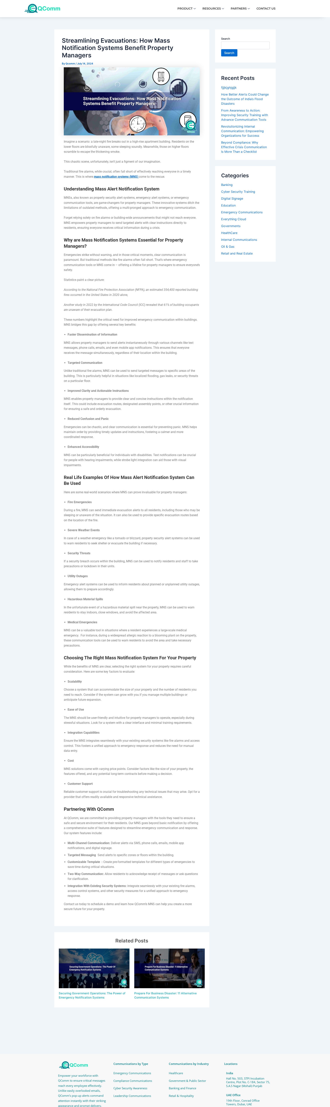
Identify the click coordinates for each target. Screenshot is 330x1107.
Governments (230, 226)
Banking (227, 185)
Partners (239, 8)
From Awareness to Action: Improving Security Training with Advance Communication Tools (244, 114)
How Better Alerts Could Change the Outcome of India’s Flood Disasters (245, 98)
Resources (211, 8)
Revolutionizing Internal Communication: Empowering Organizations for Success (242, 131)
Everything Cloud (233, 219)
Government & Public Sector (187, 1081)
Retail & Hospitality (181, 1096)
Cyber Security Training (238, 192)
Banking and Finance (182, 1088)
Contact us (265, 8)
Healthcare (176, 1073)
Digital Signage (232, 198)
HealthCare (229, 233)
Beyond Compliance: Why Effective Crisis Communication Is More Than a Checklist (244, 147)
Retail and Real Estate (237, 253)
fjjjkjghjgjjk (229, 87)
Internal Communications (239, 240)
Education (228, 205)
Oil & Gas (227, 246)
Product (184, 8)
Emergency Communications (242, 212)
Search (225, 38)
